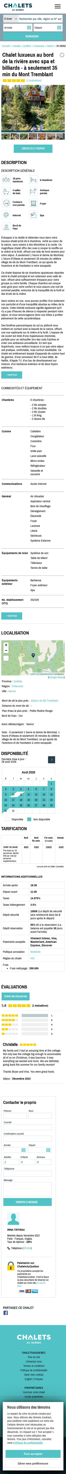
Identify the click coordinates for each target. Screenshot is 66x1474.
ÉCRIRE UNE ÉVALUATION (15, 996)
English (28, 1379)
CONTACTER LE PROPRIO (33, 148)
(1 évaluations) (34, 80)
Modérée (35, 952)
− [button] (6, 650)
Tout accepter (33, 1454)
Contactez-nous (34, 1361)
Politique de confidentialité (33, 1370)
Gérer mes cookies (33, 1374)
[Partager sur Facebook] (6, 1314)
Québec (18, 681)
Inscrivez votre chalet (34, 1392)
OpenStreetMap (46, 673)
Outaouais (17, 686)
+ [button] (6, 645)
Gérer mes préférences (33, 1463)
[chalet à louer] (18, 9)
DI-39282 (61, 45)
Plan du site (34, 1357)
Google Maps (56, 677)
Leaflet (33, 673)
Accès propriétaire (34, 1396)
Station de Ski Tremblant (44, 700)
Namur (12, 691)
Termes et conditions (34, 1365)
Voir (32, 958)
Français (38, 1379)
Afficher (27, 1248)
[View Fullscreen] (6, 658)
